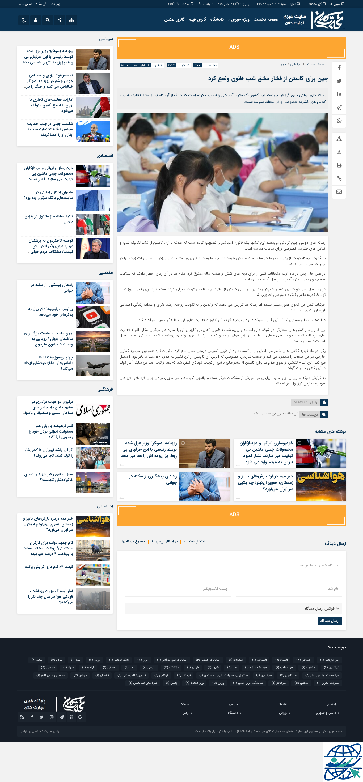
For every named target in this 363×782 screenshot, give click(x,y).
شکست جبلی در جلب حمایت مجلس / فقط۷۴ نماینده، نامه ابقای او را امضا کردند (50, 129)
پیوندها (55, 3)
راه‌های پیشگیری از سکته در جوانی (153, 479)
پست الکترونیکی (215, 589)
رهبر (129, 667)
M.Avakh (300, 402)
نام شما (333, 589)
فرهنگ (184, 675)
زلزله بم (88, 667)
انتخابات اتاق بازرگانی (172, 660)
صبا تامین (288, 675)
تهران (56, 660)
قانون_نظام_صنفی (131, 675)
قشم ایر (102, 675)
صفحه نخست (266, 19)
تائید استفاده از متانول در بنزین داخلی (48, 219)
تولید (37, 660)
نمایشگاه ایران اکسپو (248, 683)
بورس (95, 660)
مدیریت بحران (328, 683)
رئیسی (149, 667)
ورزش (218, 683)
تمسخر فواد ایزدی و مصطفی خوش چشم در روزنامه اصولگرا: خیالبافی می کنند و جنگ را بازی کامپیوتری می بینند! (48, 83)
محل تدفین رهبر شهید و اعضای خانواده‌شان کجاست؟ (48, 477)
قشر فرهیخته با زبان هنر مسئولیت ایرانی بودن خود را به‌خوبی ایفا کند (51, 431)
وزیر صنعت (194, 683)
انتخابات (236, 660)
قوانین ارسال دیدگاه (319, 609)
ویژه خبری (240, 19)
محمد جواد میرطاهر (50, 675)
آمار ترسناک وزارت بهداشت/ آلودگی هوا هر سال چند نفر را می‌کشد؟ (50, 596)
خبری (213, 667)
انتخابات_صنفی (208, 660)
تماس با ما (25, 3)
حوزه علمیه (284, 667)
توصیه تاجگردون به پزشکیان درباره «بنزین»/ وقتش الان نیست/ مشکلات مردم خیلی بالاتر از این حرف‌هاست (50, 249)
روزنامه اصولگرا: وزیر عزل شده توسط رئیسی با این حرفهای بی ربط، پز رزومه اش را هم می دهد (149, 449)
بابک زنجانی (119, 660)
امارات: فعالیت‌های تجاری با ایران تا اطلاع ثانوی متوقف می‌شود (51, 105)
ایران (143, 660)
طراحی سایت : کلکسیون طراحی (40, 731)
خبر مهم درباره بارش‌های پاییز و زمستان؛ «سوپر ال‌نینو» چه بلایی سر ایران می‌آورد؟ (265, 482)
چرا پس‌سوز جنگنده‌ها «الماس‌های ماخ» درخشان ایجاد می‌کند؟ (48, 362)
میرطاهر (279, 683)
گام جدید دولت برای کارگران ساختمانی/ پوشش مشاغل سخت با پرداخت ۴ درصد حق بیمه (47, 548)
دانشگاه (217, 19)
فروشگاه (41, 3)
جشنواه (308, 667)
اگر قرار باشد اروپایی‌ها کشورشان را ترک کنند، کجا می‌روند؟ (48, 453)
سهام (68, 667)
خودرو (193, 667)
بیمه (76, 660)
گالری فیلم (197, 19)
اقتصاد (281, 660)
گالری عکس (174, 19)
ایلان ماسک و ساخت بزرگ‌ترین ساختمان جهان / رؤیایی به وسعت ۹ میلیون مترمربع (48, 338)
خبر (232, 667)
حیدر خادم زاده (256, 667)
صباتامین (264, 675)
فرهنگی (161, 675)
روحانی (109, 667)
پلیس (171, 683)
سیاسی (48, 667)
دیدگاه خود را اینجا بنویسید (318, 565)
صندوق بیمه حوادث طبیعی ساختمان (223, 675)
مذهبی (301, 683)
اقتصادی (259, 660)
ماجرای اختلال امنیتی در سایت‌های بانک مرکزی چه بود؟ (48, 195)
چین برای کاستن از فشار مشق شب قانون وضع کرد (268, 78)
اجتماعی (295, 64)
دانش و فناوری (326, 712)
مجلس (80, 675)
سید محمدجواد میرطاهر (322, 675)
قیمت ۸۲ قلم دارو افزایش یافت (49, 567)
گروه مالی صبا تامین (143, 683)
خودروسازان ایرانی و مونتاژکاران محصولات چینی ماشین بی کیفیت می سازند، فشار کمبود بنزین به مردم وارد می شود (266, 452)
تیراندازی (331, 667)
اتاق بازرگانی (329, 660)
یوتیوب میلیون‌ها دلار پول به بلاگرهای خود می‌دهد (50, 312)
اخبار (284, 64)
